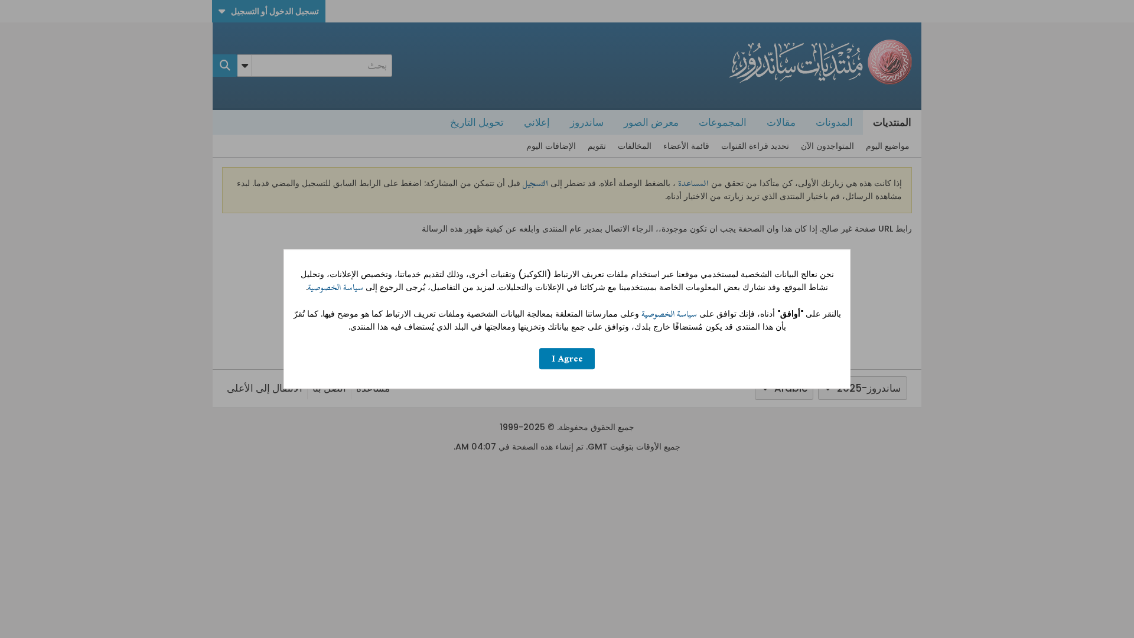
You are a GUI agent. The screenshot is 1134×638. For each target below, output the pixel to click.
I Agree (567, 359)
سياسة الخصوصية (335, 287)
